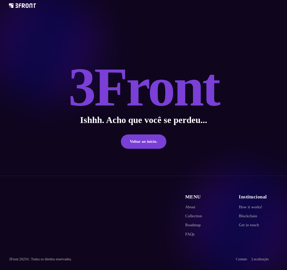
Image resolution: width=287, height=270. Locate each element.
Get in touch (249, 225)
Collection (193, 216)
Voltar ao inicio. (143, 141)
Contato (241, 259)
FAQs (190, 234)
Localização (260, 259)
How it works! (250, 207)
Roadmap (193, 225)
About (190, 207)
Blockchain (248, 216)
